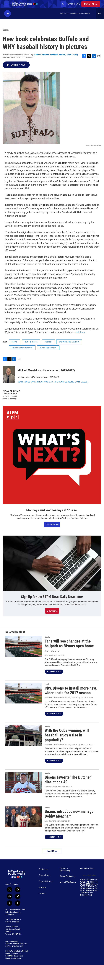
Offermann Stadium (48, 348)
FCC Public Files (86, 869)
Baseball (48, 342)
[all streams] (100, 13)
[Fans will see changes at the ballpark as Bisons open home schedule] (23, 646)
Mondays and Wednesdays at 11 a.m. (52, 510)
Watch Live (74, 4)
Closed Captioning (67, 876)
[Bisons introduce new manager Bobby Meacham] (23, 816)
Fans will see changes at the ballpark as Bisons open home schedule (69, 646)
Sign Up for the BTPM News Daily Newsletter (52, 597)
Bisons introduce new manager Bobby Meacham (70, 813)
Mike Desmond (50, 821)
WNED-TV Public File (88, 880)
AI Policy (42, 887)
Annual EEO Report (68, 882)
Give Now (91, 4)
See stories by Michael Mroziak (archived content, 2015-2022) (52, 381)
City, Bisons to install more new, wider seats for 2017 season (71, 690)
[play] (7, 13)
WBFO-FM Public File (89, 886)
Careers (42, 894)
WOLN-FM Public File (89, 888)
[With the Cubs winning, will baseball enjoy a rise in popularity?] (23, 735)
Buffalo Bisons (31, 342)
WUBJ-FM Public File (89, 891)
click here (80, 332)
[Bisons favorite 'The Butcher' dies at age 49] (23, 782)
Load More (52, 851)
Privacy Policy (44, 875)
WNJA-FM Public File (89, 884)
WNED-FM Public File (89, 882)
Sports (6, 30)
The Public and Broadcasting (86, 894)
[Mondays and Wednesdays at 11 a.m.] (52, 455)
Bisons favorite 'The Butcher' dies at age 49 (68, 779)
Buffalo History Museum (22, 348)
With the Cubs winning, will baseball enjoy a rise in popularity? (67, 735)
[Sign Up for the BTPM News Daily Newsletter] (52, 563)
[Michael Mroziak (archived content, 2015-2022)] (9, 374)
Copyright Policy (45, 881)
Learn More (52, 524)
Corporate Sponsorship (65, 870)
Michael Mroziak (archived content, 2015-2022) (56, 54)
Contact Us (43, 869)
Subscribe (52, 611)
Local (47, 684)
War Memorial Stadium (69, 342)
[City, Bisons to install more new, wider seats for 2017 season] (23, 693)
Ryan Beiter (49, 655)
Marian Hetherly (51, 787)
